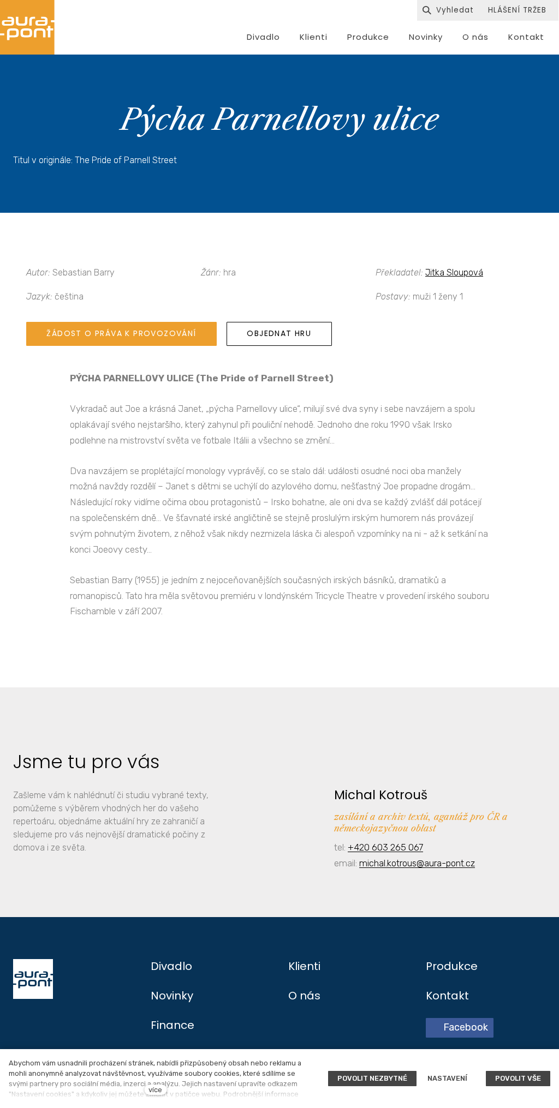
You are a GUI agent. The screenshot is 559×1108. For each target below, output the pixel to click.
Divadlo (171, 966)
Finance (172, 1025)
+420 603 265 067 (385, 847)
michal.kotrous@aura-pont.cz (417, 863)
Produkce (452, 966)
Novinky (172, 995)
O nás (304, 995)
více (155, 1090)
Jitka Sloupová (454, 272)
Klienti (304, 966)
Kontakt (447, 995)
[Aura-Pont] (27, 27)
